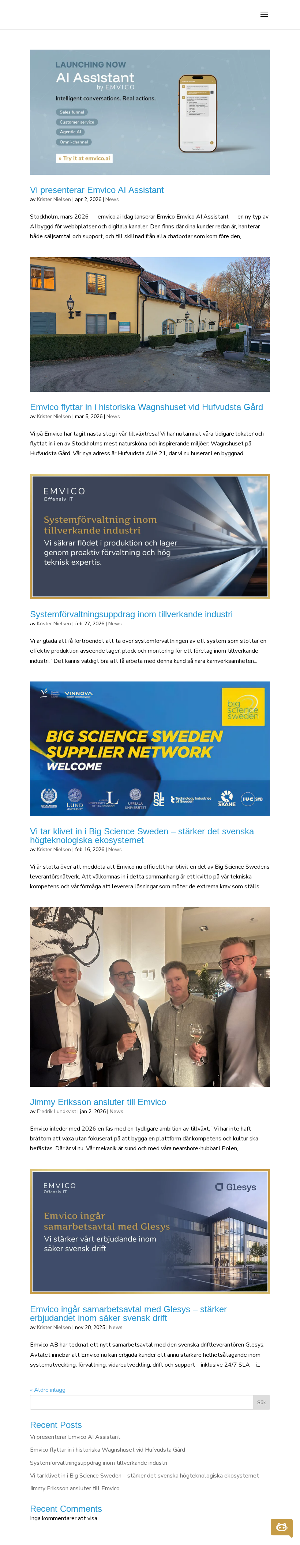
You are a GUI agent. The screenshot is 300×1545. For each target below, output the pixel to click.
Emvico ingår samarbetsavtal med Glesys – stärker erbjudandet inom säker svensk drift (128, 1313)
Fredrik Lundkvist (56, 1111)
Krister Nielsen (54, 199)
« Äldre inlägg (47, 1390)
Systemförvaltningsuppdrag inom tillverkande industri (131, 614)
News (112, 199)
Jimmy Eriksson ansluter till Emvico (98, 1102)
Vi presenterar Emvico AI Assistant (97, 190)
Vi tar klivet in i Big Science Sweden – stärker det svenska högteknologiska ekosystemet (142, 835)
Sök (261, 1402)
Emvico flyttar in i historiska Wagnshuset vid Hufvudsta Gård (146, 407)
